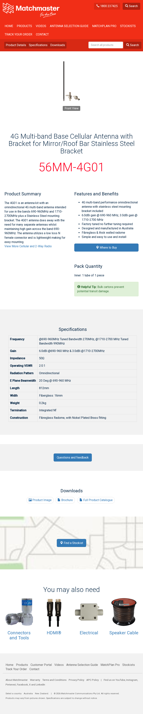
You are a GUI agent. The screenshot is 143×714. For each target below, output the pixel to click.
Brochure (67, 500)
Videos (41, 26)
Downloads (57, 45)
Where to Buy (108, 247)
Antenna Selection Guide (69, 26)
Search (133, 6)
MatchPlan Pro (104, 26)
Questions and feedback (73, 457)
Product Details (16, 45)
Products (24, 26)
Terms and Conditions (54, 679)
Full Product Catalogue (97, 500)
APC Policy (92, 679)
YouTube (120, 679)
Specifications (38, 45)
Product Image (42, 500)
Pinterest (11, 684)
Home (9, 26)
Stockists (128, 26)
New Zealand (41, 693)
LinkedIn (40, 684)
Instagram (131, 679)
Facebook (22, 684)
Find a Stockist (73, 543)
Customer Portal (41, 665)
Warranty (35, 679)
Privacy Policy (76, 679)
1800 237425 (108, 6)
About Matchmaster (17, 679)
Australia (28, 693)
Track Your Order (18, 34)
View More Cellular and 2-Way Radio (28, 246)
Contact (42, 34)
